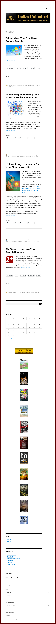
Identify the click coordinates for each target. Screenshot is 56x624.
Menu (47, 8)
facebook (34, 155)
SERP (10, 86)
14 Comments (22, 294)
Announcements (11, 555)
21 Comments (15, 86)
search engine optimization (16, 241)
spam (29, 156)
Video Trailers (11, 564)
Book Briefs (10, 556)
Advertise (8, 592)
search (7, 86)
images (33, 85)
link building (36, 239)
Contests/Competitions (13, 558)
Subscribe (8, 595)
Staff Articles (24, 85)
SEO (24, 156)
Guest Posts (10, 560)
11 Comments (35, 156)
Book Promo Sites (10, 605)
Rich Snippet (33, 292)
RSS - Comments (11, 541)
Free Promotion (10, 599)
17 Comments (36, 241)
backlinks (29, 155)
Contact (8, 615)
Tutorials (9, 562)
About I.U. (8, 589)
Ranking (37, 85)
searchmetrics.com (18, 156)
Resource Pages (10, 612)
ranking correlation (10, 156)
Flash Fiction (9, 609)
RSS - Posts (10, 540)
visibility (29, 241)
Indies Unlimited (9, 620)
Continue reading (10, 60)
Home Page (9, 585)
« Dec (12, 338)
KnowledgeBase (10, 602)
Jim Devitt (9, 85)
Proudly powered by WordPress (21, 620)
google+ (29, 85)
